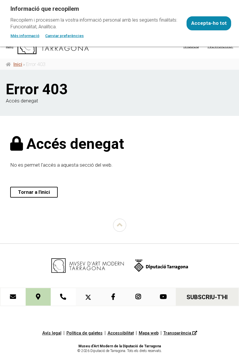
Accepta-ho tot (209, 23)
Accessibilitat (121, 333)
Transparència (178, 333)
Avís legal (51, 333)
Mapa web (149, 333)
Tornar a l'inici (34, 192)
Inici (17, 64)
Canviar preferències (64, 35)
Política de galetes (84, 333)
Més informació (24, 35)
